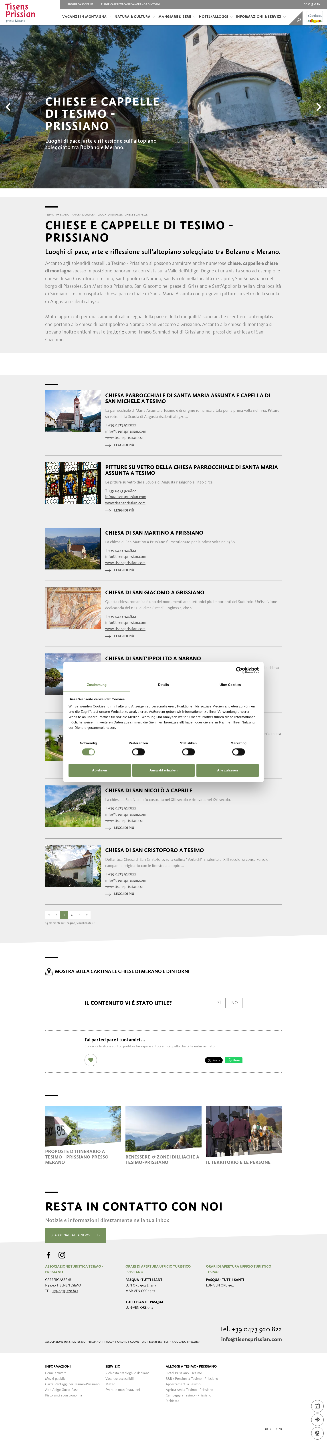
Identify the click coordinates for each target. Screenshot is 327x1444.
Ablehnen (99, 770)
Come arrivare (56, 1373)
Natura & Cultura (133, 17)
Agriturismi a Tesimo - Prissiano (189, 1390)
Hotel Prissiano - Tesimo (184, 1373)
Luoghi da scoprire (80, 4)
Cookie (134, 1342)
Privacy (109, 1342)
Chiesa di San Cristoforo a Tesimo (154, 850)
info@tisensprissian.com (251, 1339)
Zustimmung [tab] (97, 685)
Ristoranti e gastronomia (63, 1395)
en (318, 4)
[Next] (318, 107)
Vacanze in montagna (84, 17)
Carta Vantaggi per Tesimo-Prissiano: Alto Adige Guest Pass (72, 1387)
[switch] (138, 751)
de (305, 4)
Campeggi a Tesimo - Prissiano (188, 1395)
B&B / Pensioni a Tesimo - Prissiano (192, 1379)
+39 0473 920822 (122, 425)
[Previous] (9, 107)
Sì (219, 1003)
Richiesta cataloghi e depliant (127, 1373)
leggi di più (124, 445)
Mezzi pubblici (55, 1379)
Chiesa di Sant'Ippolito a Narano (153, 658)
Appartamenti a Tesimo (183, 1384)
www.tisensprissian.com (125, 438)
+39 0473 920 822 (65, 1291)
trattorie (115, 332)
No (234, 1003)
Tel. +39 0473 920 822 (251, 1329)
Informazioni (58, 1366)
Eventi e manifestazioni (122, 1390)
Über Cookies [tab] (230, 685)
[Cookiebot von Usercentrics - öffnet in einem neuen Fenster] (239, 670)
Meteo (110, 1384)
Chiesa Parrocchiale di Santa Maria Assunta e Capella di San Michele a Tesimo (187, 398)
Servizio (112, 1366)
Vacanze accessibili (119, 1379)
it (312, 4)
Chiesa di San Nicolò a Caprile (148, 790)
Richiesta (172, 1401)
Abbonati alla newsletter (77, 1235)
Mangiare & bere (174, 17)
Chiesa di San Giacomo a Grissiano (154, 592)
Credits (122, 1342)
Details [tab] (163, 685)
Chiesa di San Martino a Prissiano (154, 533)
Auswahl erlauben (163, 770)
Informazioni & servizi (258, 17)
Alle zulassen (227, 770)
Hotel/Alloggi (213, 17)
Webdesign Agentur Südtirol (50, 1430)
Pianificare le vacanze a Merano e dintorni (130, 4)
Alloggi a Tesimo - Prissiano (191, 1366)
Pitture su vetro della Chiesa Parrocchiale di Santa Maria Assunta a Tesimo (191, 470)
